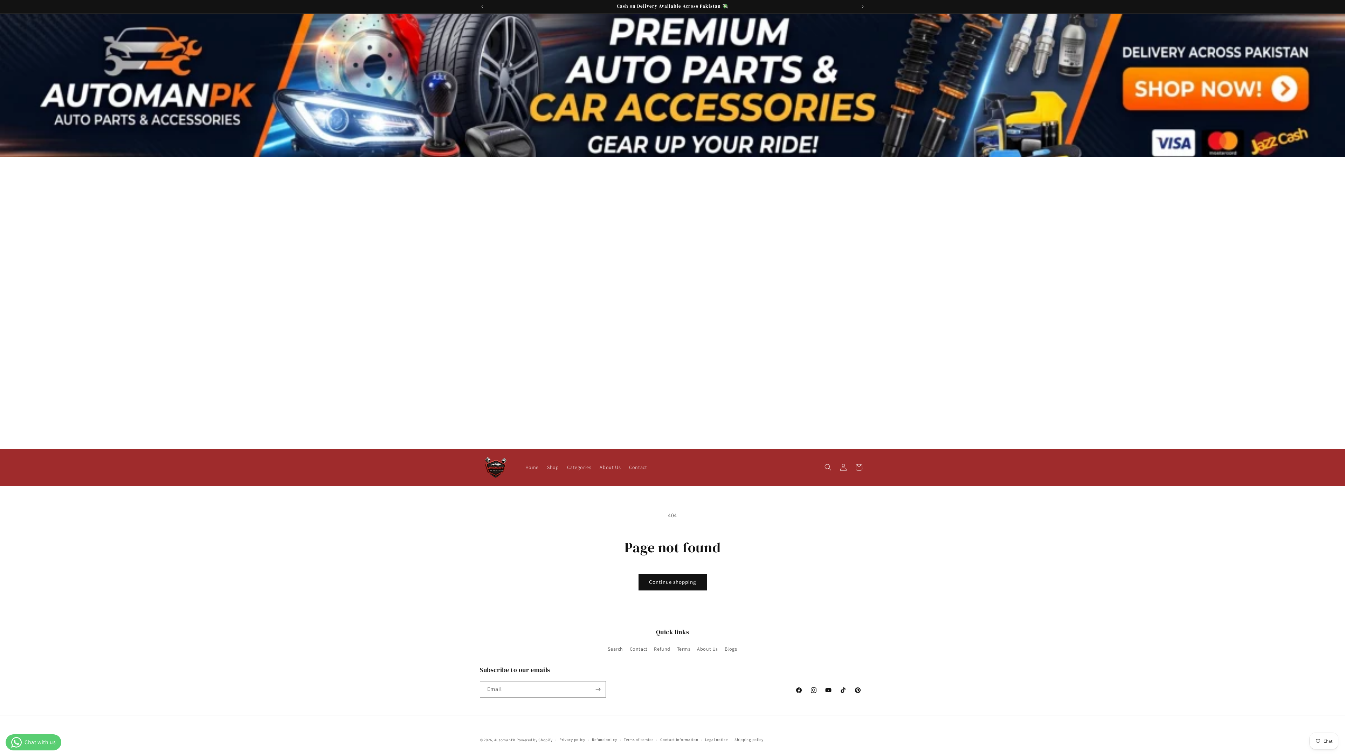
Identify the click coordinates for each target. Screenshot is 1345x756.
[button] (828, 467)
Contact (639, 649)
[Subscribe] (598, 689)
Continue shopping (672, 582)
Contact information (679, 739)
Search (615, 649)
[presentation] (672, 85)
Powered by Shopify (535, 739)
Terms (684, 649)
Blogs (731, 649)
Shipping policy (749, 739)
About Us (707, 649)
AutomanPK (505, 739)
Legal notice (716, 739)
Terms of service (638, 739)
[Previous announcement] (482, 6)
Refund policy (604, 739)
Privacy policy (572, 739)
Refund (662, 649)
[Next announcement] (862, 6)
